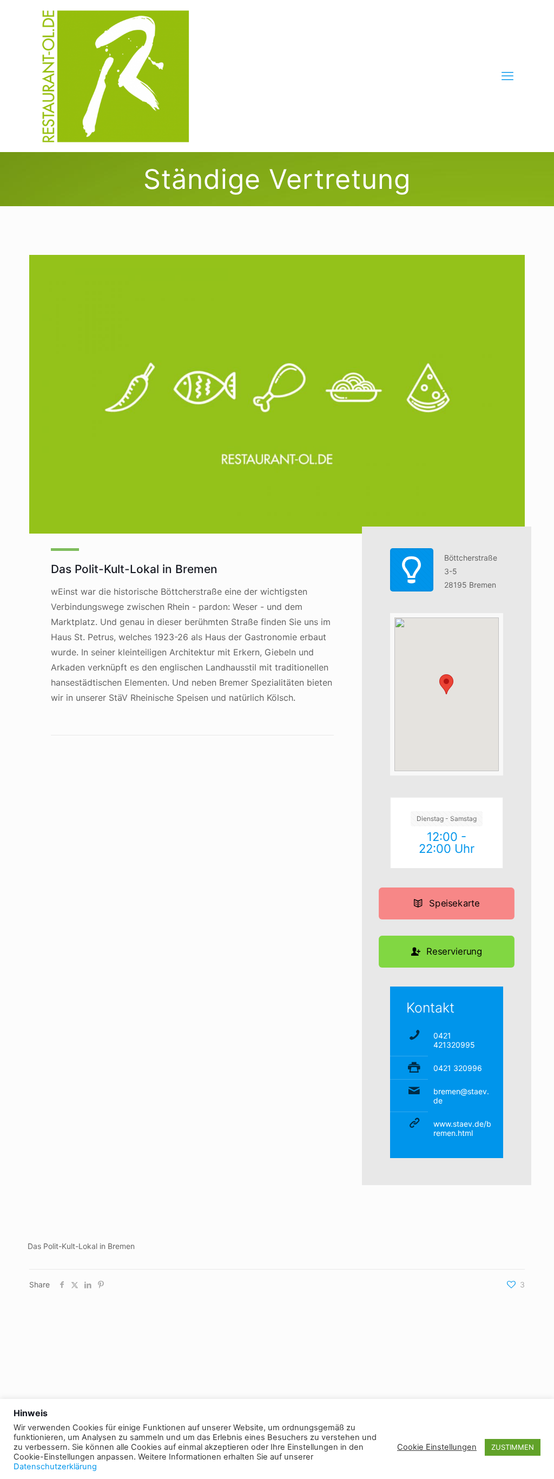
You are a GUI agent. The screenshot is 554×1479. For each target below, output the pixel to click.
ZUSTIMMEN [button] (512, 1447)
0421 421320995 (454, 1040)
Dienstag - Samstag (447, 818)
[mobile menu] (507, 76)
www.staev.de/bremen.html (462, 1128)
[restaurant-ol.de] (115, 76)
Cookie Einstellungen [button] (437, 1447)
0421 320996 (457, 1068)
